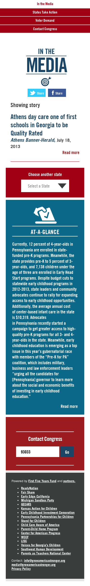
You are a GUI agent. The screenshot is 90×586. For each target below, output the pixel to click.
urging (19, 373)
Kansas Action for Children (39, 508)
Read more (70, 152)
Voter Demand (45, 20)
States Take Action (45, 12)
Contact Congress (45, 29)
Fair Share (28, 492)
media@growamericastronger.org (34, 564)
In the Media (45, 3)
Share (40, 93)
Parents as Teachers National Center (46, 553)
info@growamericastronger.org (44, 560)
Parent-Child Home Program (39, 529)
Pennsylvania (26, 323)
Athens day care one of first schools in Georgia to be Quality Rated (44, 125)
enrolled (46, 249)
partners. (69, 481)
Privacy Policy (21, 568)
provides (28, 261)
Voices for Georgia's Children (40, 545)
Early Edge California (35, 496)
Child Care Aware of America (40, 525)
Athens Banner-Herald (32, 140)
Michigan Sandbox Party (37, 500)
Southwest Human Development (42, 549)
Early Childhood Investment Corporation (48, 512)
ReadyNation (29, 488)
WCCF (25, 537)
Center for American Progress (40, 533)
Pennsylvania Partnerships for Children (47, 516)
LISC (24, 541)
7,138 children (47, 266)
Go (67, 452)
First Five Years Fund (42, 481)
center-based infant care (36, 311)
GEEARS (26, 504)
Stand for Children (33, 521)
